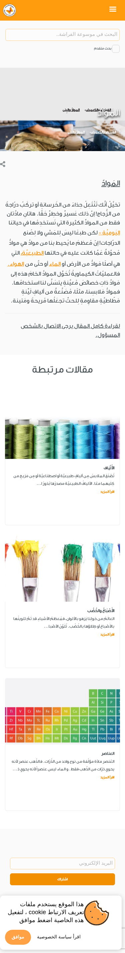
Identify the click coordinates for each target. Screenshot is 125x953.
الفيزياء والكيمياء (103, 132)
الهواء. (15, 264)
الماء (55, 264)
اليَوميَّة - (109, 232)
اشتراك (62, 879)
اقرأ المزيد (107, 492)
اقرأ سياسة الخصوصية (59, 936)
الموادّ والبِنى (76, 132)
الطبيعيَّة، (32, 253)
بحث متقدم (102, 48)
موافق (18, 936)
